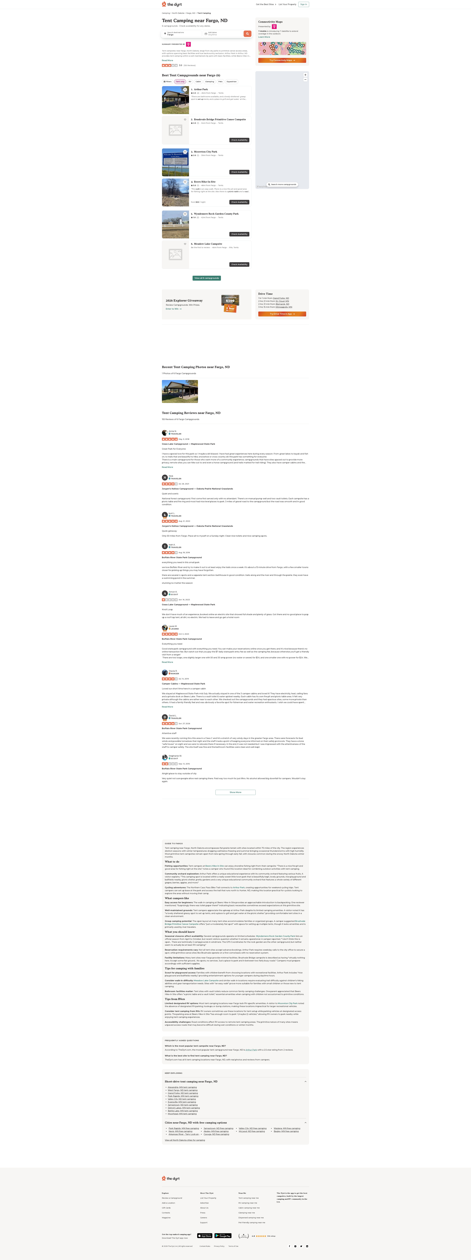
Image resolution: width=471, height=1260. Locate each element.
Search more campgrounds (283, 184)
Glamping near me (246, 1213)
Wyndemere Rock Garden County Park (275, 936)
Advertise (204, 1203)
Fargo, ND (190, 13)
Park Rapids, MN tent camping (183, 1096)
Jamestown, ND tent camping (183, 1105)
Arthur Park (239, 888)
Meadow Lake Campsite (206, 981)
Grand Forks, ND (281, 298)
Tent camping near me (248, 1198)
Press (202, 1213)
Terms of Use (233, 1246)
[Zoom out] (305, 79)
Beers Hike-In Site (214, 866)
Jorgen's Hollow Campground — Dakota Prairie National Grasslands (197, 489)
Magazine (166, 1218)
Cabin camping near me (249, 1208)
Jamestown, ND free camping (218, 1128)
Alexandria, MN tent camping (182, 1087)
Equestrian (232, 81)
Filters (168, 81)
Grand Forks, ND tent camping (183, 1093)
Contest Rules (205, 1246)
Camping (166, 13)
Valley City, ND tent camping (182, 1099)
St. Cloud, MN (282, 301)
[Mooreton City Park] (206, 162)
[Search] (247, 34)
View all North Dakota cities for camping (185, 1140)
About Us (204, 1208)
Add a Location (168, 1203)
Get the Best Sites (265, 4)
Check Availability (239, 140)
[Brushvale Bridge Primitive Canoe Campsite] (206, 130)
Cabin (198, 81)
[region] (282, 130)
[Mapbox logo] (261, 186)
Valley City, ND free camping (253, 1128)
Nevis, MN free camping (180, 1131)
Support (203, 1222)
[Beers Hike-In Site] (206, 192)
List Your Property (287, 4)
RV (190, 81)
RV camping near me (247, 1203)
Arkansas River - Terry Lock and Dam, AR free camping (196, 1134)
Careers (203, 1218)
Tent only (180, 81)
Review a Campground (172, 1198)
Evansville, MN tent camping (182, 1102)
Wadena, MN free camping (287, 1128)
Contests (166, 1213)
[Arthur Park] (206, 100)
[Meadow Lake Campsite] (206, 255)
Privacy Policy (219, 1246)
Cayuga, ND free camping (216, 1134)
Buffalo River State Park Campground (182, 557)
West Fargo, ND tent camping (182, 1090)
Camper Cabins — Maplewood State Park (183, 684)
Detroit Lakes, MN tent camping (184, 1108)
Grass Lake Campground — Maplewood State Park (188, 444)
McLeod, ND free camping (252, 1131)
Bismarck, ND (282, 304)
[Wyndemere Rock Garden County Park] (206, 224)
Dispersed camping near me (251, 1218)
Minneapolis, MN (284, 307)
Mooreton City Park (288, 1003)
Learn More (264, 37)
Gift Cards (166, 1208)
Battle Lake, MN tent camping (183, 1111)
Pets (220, 81)
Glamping (209, 81)
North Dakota (178, 13)
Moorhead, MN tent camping (182, 1114)
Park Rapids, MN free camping (184, 1128)
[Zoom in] (305, 75)
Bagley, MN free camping (286, 1131)
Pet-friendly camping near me (251, 1222)
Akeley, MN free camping (216, 1131)
